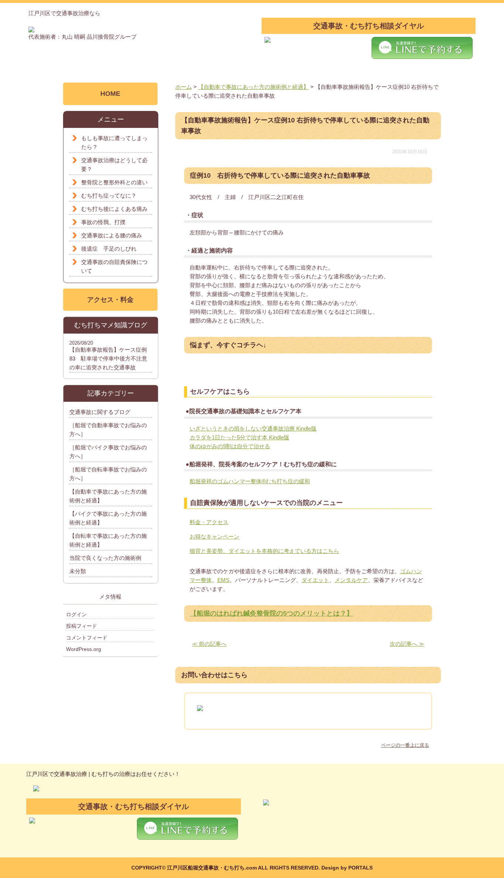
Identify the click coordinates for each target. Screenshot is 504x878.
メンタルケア (351, 580)
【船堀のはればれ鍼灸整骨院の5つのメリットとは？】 (271, 613)
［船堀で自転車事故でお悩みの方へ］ (108, 473)
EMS (223, 580)
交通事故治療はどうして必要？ (114, 164)
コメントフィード (86, 638)
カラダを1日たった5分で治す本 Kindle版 (239, 437)
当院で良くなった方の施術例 (105, 558)
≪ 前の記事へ (209, 644)
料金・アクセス (209, 522)
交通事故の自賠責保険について (114, 266)
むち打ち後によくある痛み (114, 209)
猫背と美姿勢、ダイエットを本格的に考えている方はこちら (264, 551)
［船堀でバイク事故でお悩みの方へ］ (108, 451)
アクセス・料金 (110, 299)
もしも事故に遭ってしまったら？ (114, 142)
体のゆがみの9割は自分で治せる (230, 446)
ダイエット (315, 580)
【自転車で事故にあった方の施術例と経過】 (108, 540)
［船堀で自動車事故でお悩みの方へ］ (108, 429)
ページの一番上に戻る (405, 745)
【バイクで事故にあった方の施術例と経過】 (108, 518)
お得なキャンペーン (214, 536)
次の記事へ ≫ (407, 644)
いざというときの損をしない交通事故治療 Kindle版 (253, 428)
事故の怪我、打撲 (103, 222)
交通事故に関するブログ (99, 412)
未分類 (77, 571)
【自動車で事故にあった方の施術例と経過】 (108, 496)
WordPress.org (83, 649)
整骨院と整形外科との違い (114, 182)
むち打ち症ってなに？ (109, 195)
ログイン (76, 614)
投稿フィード (81, 626)
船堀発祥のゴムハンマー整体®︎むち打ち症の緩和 (250, 481)
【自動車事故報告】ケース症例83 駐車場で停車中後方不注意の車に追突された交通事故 (108, 358)
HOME (110, 93)
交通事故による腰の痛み (111, 235)
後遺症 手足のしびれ (109, 248)
